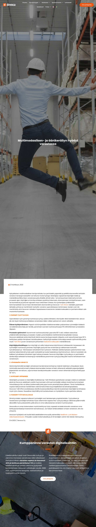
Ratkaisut (45, 2)
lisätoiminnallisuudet (51, 342)
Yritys (47, 7)
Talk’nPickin (64, 305)
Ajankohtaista (56, 2)
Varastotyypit (33, 2)
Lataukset (68, 2)
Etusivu (24, 2)
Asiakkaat (40, 7)
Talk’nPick (17, 342)
